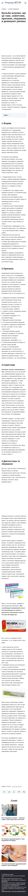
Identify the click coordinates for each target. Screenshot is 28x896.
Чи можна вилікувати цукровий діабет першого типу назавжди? (14, 864)
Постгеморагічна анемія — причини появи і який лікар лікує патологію (13, 818)
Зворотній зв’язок (6, 891)
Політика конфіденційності (19, 891)
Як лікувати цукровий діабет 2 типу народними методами (13, 839)
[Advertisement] (14, 39)
